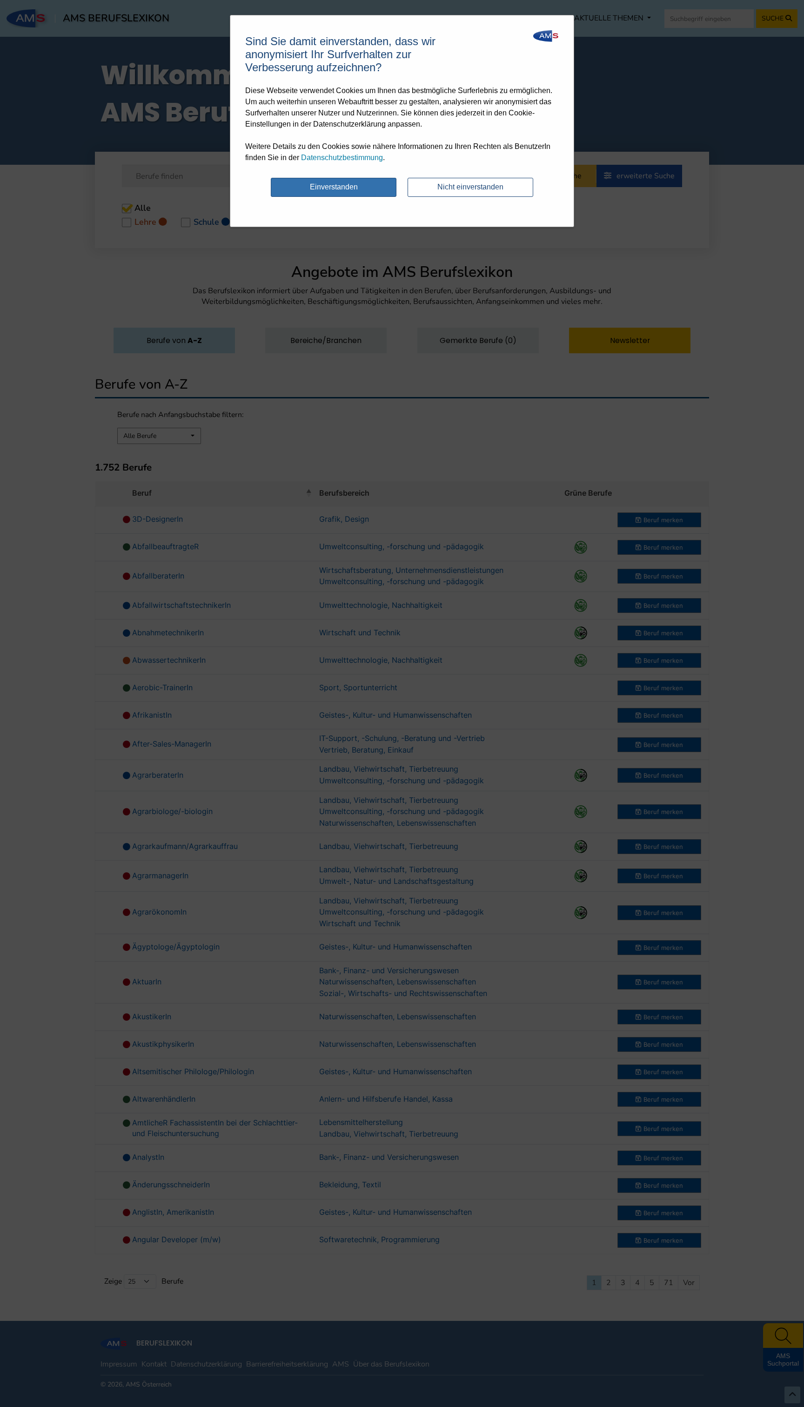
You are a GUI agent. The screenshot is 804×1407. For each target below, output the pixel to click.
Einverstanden (334, 187)
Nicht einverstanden (470, 187)
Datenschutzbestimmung (342, 158)
